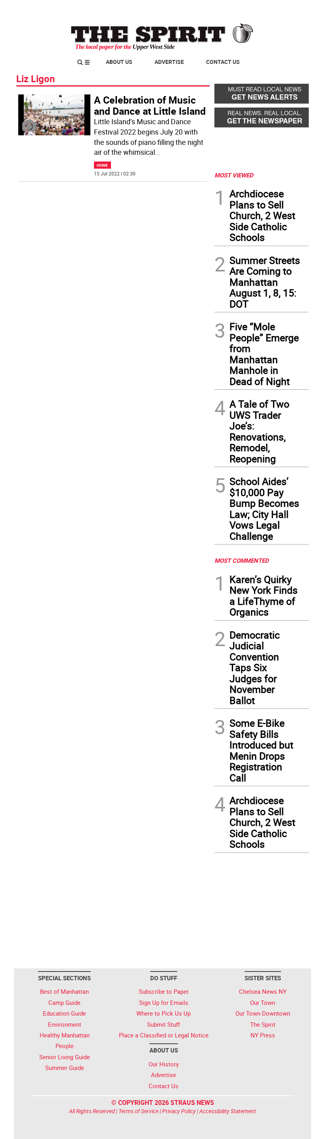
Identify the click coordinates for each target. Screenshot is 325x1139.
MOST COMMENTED (241, 560)
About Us (119, 61)
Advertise (169, 61)
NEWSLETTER (245, 9)
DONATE (289, 9)
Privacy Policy (179, 1111)
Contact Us (223, 61)
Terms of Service (139, 1111)
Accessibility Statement (227, 1111)
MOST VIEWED (233, 175)
